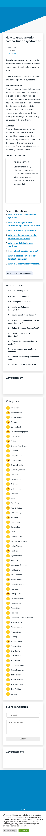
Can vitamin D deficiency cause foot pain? (23, 358)
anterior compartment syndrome (19, 273)
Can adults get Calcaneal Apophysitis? (18, 308)
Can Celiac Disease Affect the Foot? (23, 328)
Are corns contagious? (18, 291)
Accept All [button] (23, 830)
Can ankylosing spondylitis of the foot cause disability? (24, 321)
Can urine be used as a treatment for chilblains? (23, 350)
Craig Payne (12, 53)
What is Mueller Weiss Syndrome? (24, 264)
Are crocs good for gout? (18, 296)
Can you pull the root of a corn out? (23, 364)
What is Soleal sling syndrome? (22, 230)
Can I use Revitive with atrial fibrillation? (20, 334)
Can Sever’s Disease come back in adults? (22, 342)
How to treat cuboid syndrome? (23, 251)
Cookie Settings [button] (10, 830)
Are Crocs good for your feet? (20, 302)
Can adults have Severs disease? (22, 315)
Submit (23, 739)
